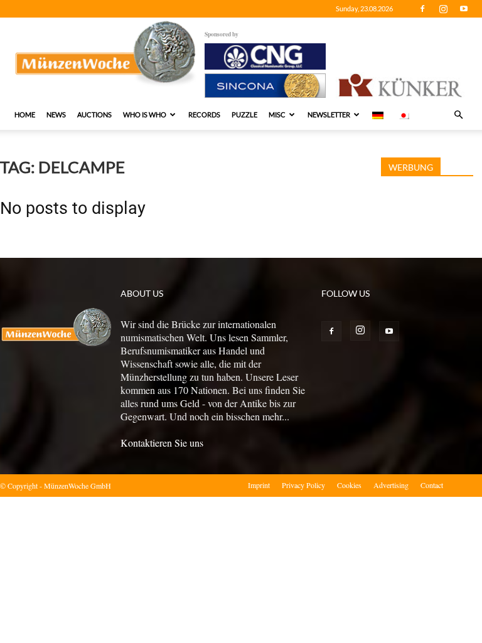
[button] (458, 115)
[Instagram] (443, 9)
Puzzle (244, 114)
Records (204, 114)
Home (24, 114)
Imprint (259, 485)
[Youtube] (463, 9)
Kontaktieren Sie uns (161, 442)
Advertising (391, 485)
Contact (431, 485)
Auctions (94, 114)
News (56, 114)
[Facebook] (422, 9)
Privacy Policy (303, 485)
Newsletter (329, 114)
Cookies (349, 485)
